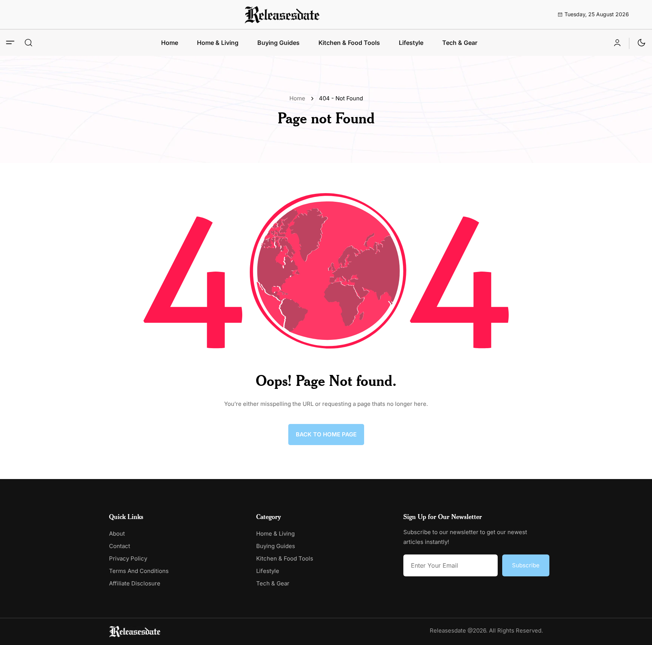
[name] (282, 14)
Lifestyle (411, 42)
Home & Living (217, 42)
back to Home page (326, 434)
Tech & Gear (459, 42)
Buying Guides (278, 42)
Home (169, 42)
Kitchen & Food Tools (349, 42)
